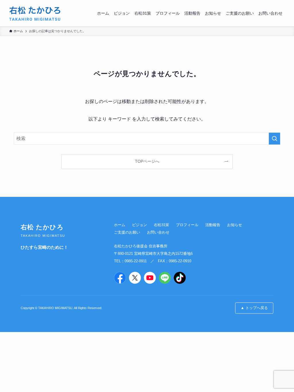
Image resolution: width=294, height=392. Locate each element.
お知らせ (234, 225)
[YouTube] (150, 278)
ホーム (119, 225)
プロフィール (187, 225)
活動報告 (212, 225)
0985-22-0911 (136, 261)
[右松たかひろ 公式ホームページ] (35, 13)
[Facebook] (120, 278)
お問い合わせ (158, 232)
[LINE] (165, 278)
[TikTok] (180, 278)
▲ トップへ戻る (254, 308)
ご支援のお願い (127, 232)
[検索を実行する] (274, 139)
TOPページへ (147, 161)
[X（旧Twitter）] (135, 278)
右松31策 (161, 225)
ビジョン (139, 225)
